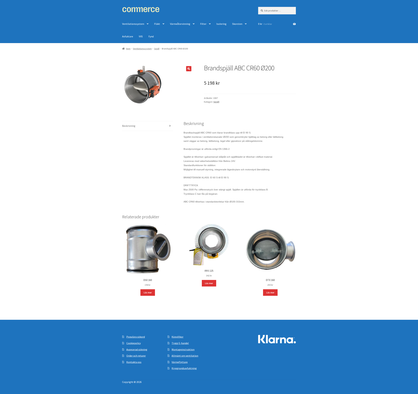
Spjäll (156, 48)
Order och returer (136, 355)
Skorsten (237, 23)
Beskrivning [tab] (128, 125)
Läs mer (148, 292)
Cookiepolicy (133, 343)
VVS (141, 36)
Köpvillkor (177, 336)
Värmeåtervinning (180, 23)
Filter (203, 23)
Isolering (221, 23)
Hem (128, 48)
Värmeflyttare (180, 362)
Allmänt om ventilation (185, 355)
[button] (188, 68)
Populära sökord (135, 336)
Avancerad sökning (136, 349)
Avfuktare (127, 36)
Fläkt (157, 23)
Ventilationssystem (133, 23)
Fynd (151, 36)
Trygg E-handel (180, 343)
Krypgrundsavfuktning (184, 368)
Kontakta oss (133, 362)
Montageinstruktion (183, 349)
